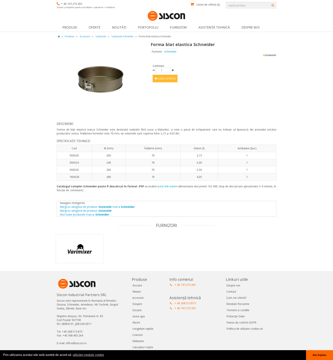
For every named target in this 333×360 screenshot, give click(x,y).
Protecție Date (235, 316)
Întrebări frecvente (237, 304)
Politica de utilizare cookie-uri (244, 328)
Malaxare (138, 341)
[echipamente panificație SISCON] (166, 16)
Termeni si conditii (237, 310)
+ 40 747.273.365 (185, 285)
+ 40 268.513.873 (185, 303)
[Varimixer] (80, 253)
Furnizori (178, 27)
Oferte (94, 27)
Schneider (170, 51)
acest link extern (167, 186)
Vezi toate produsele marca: (84, 214)
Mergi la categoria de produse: (86, 210)
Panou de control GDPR (241, 322)
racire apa (138, 316)
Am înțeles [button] (319, 355)
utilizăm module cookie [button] (88, 355)
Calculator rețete (142, 347)
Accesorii (138, 298)
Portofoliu (148, 27)
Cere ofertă (166, 78)
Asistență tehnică (214, 27)
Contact (231, 291)
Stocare (137, 285)
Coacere (137, 335)
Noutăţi (119, 27)
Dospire (137, 304)
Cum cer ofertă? (236, 298)
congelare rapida (142, 328)
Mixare (136, 291)
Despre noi (250, 27)
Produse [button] (69, 27)
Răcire (136, 322)
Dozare (137, 310)
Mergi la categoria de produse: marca (97, 207)
